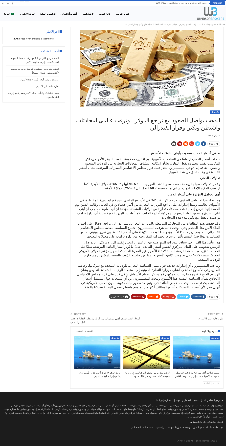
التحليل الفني (88, 13)
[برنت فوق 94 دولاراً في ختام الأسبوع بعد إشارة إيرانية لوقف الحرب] (97, 352)
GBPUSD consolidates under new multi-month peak (181, 3)
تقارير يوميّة (215, 112)
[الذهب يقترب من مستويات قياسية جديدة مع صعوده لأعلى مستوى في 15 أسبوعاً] (146, 352)
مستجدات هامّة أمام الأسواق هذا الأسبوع (40, 79)
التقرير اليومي (123, 13)
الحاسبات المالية (48, 13)
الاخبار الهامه (105, 13)
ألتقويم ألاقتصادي (69, 13)
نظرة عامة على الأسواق (211, 318)
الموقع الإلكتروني (27, 13)
